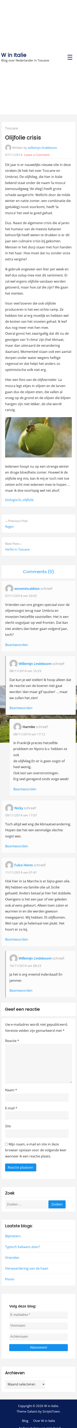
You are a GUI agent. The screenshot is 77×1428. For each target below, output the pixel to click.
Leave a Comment (36, 155)
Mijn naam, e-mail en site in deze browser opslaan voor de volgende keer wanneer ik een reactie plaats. (36, 1150)
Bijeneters (13, 1236)
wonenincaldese (27, 588)
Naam (11, 1090)
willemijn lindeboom (42, 148)
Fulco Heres (23, 865)
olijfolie (28, 500)
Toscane (11, 128)
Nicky (18, 808)
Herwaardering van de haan (26, 1268)
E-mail (11, 1108)
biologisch (13, 500)
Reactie (12, 1041)
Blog (25, 1421)
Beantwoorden (16, 645)
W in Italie (13, 55)
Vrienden (12, 1257)
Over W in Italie (44, 1421)
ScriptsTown (51, 1411)
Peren (9, 1279)
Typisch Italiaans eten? (22, 1247)
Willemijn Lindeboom (35, 663)
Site (8, 1126)
